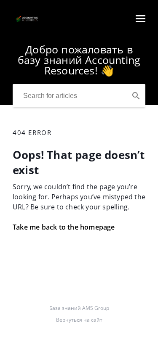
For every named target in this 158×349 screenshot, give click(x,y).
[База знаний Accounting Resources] (27, 22)
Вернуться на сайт (79, 319)
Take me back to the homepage (64, 227)
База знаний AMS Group (79, 308)
